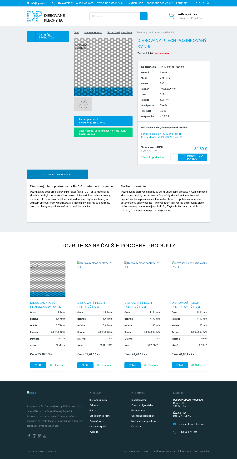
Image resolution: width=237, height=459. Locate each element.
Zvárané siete (96, 421)
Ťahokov (93, 405)
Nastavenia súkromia (164, 451)
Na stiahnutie (135, 3)
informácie (57, 174)
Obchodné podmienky (160, 3)
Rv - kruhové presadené (120, 32)
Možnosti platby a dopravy (145, 421)
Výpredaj (94, 432)
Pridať (194, 157)
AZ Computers (202, 451)
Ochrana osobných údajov (136, 451)
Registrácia (197, 18)
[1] (144, 16)
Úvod (76, 32)
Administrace (185, 451)
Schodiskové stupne (100, 416)
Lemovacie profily (98, 426)
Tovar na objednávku (110, 3)
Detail (38, 365)
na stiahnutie (161, 53)
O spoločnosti (85, 3)
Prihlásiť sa (183, 18)
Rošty (92, 410)
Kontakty (182, 3)
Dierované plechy (93, 32)
